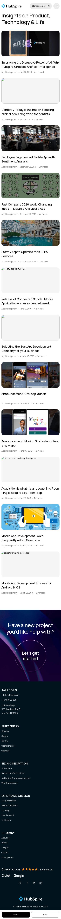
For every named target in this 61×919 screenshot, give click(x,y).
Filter (16, 914)
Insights (5, 847)
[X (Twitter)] (20, 883)
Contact (4, 852)
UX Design (6, 820)
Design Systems (8, 800)
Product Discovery (9, 805)
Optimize (5, 750)
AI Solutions (6, 768)
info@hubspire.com (10, 695)
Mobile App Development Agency (15, 778)
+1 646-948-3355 (9, 699)
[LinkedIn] (34, 883)
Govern (4, 736)
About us (5, 837)
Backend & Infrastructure (12, 773)
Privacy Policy (7, 857)
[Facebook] (27, 883)
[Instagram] (40, 883)
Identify (4, 741)
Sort (45, 914)
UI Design (5, 810)
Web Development (9, 783)
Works (4, 842)
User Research (7, 815)
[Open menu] (56, 6)
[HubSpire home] (30, 899)
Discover (5, 731)
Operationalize (7, 745)
